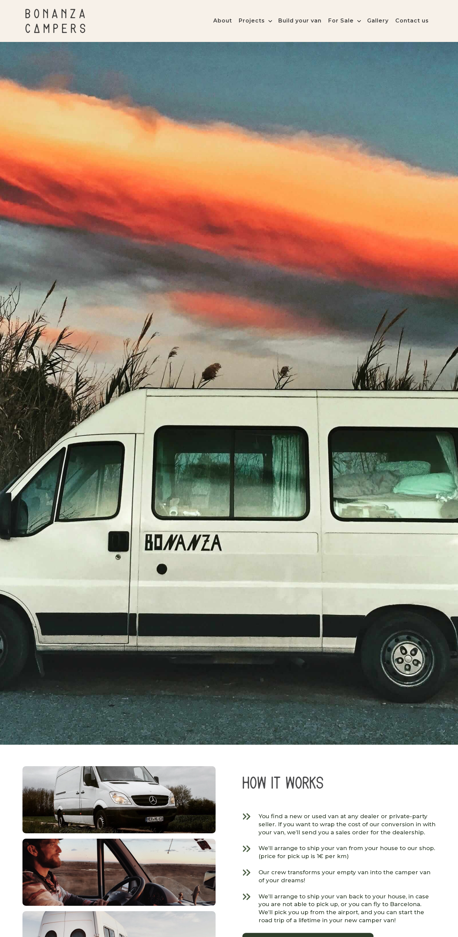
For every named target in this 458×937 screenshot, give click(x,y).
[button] (258, 20)
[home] (55, 21)
